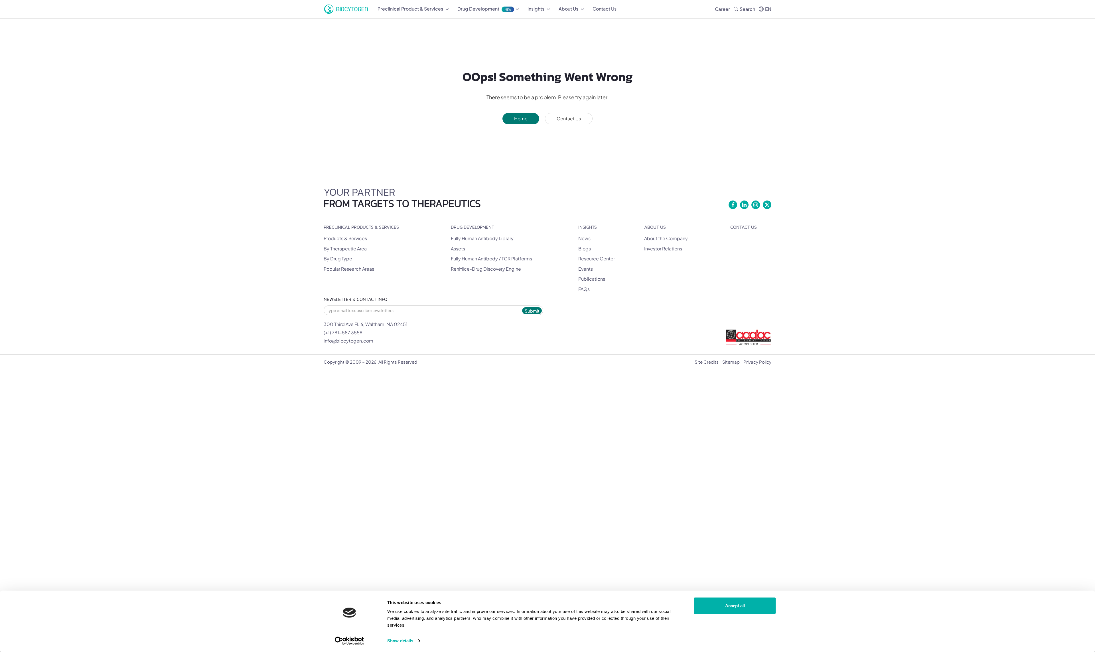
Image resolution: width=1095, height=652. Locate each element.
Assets (458, 249)
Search (747, 9)
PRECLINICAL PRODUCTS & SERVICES (361, 227)
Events (585, 269)
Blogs (584, 249)
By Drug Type (338, 259)
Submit (532, 310)
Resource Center (596, 259)
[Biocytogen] (346, 9)
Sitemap (731, 362)
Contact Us (569, 119)
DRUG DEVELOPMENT (472, 227)
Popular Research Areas (349, 269)
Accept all (735, 605)
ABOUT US (655, 227)
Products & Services (345, 238)
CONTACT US (743, 227)
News (584, 238)
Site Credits (707, 362)
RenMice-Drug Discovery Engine (486, 269)
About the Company (666, 238)
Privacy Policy (757, 362)
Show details (400, 640)
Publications (591, 279)
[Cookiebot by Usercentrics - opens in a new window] (349, 641)
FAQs (584, 289)
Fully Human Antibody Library (482, 238)
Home (521, 119)
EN (768, 9)
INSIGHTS (587, 227)
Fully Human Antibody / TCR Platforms (491, 259)
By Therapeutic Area (345, 249)
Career (722, 9)
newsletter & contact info (355, 299)
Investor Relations (663, 249)
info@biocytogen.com (348, 341)
